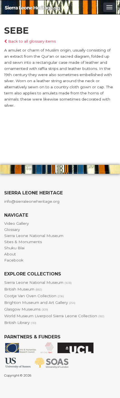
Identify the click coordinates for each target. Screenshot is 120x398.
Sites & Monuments (23, 242)
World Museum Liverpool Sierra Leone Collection (54, 316)
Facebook (13, 260)
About (10, 254)
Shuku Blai (14, 248)
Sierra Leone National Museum (33, 235)
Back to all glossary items (31, 41)
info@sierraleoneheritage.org (31, 201)
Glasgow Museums (26, 309)
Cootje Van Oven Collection (34, 296)
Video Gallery (16, 223)
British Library (20, 322)
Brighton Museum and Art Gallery (39, 302)
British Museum (23, 289)
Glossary (12, 229)
